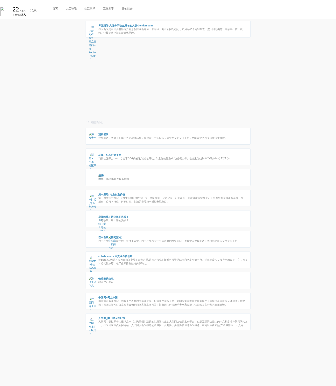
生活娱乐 (89, 8)
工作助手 (108, 8)
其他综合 (127, 8)
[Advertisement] (168, 92)
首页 (55, 8)
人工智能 (71, 8)
